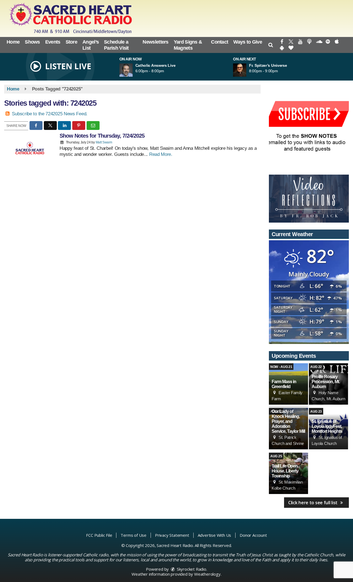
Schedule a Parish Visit (116, 45)
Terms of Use (133, 535)
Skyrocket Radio (191, 569)
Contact (219, 42)
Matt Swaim (104, 142)
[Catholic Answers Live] (132, 70)
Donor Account (253, 535)
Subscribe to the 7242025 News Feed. (49, 113)
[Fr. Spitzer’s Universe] (246, 70)
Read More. (160, 154)
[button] (270, 45)
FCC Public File (99, 535)
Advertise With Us (214, 535)
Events (52, 42)
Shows (32, 42)
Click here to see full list (313, 503)
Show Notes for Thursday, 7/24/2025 (102, 136)
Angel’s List (90, 45)
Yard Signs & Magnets (188, 45)
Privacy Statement (172, 535)
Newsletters (155, 42)
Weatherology (207, 574)
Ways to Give (247, 42)
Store (71, 42)
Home (13, 42)
